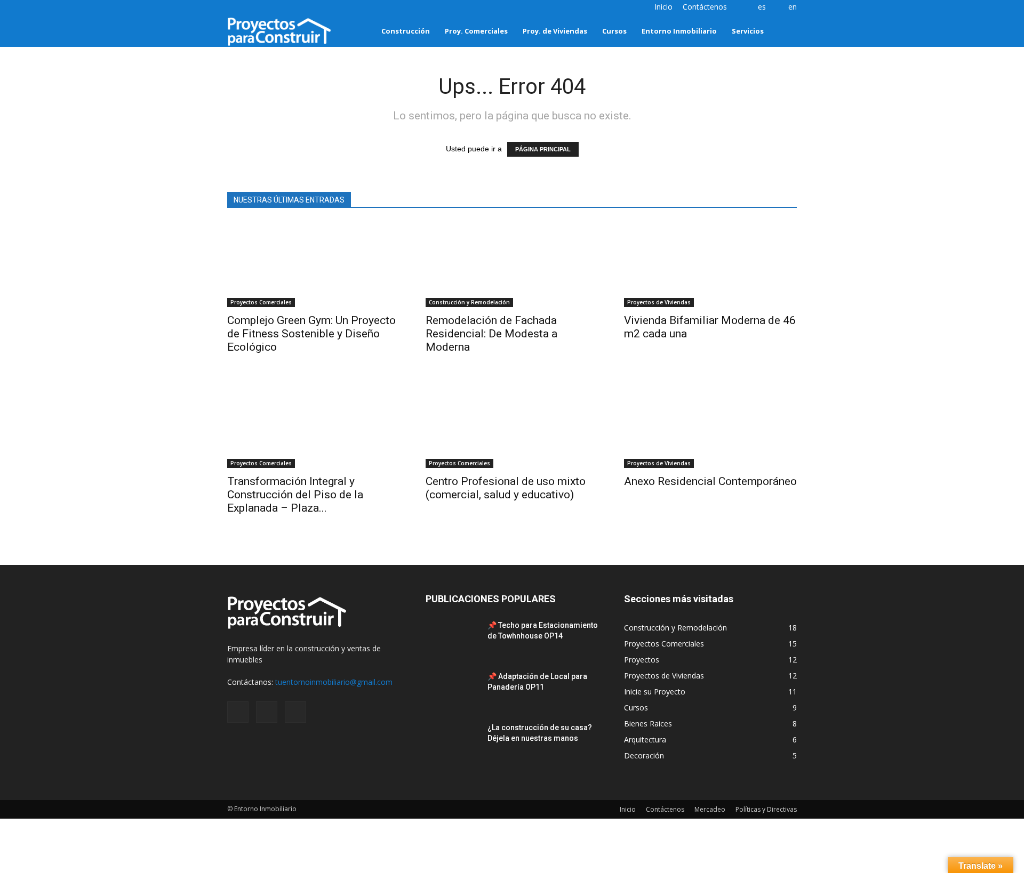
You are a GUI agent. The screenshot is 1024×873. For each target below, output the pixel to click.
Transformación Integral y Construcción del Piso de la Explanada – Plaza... (295, 494)
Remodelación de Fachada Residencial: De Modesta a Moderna (491, 333)
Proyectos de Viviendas (659, 302)
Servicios (748, 31)
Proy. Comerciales (476, 31)
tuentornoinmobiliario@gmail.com (334, 682)
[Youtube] (270, 7)
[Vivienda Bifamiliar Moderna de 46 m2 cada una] (710, 264)
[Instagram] (235, 7)
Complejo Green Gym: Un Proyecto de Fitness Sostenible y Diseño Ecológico (311, 333)
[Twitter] (253, 7)
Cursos (614, 31)
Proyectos (641, 659)
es (762, 7)
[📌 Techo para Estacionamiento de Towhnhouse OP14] (452, 638)
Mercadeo (709, 809)
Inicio (663, 7)
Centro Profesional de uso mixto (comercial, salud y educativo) (506, 488)
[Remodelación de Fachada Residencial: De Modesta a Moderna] (512, 264)
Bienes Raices (648, 723)
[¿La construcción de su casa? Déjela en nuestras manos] (452, 740)
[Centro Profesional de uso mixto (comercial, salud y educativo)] (512, 425)
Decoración (644, 755)
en (792, 7)
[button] (784, 31)
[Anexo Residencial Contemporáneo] (710, 425)
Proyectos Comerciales (261, 302)
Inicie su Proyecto (654, 691)
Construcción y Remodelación (469, 302)
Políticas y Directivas (766, 809)
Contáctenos (705, 7)
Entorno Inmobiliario (679, 31)
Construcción (405, 31)
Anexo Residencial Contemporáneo (710, 481)
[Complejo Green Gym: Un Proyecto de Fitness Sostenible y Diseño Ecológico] (313, 264)
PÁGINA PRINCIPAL (543, 149)
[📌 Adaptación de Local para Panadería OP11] (452, 689)
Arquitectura (645, 739)
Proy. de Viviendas (555, 31)
